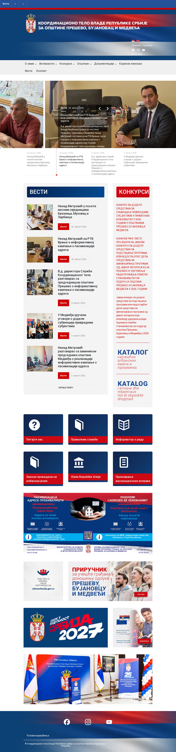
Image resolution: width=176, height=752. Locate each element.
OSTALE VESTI (65, 387)
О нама (29, 63)
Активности (46, 63)
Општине (83, 63)
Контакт (41, 70)
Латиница (136, 45)
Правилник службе (84, 439)
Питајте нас (34, 439)
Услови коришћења (38, 735)
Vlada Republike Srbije (86, 476)
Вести (6, 4)
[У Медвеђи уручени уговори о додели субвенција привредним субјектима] (40, 326)
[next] (73, 108)
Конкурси (65, 63)
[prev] (65, 108)
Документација (104, 63)
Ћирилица (147, 45)
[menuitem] (134, 41)
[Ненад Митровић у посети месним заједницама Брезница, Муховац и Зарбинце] (40, 217)
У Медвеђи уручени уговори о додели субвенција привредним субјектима (75, 320)
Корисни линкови (130, 63)
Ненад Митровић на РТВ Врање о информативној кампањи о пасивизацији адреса (49, 118)
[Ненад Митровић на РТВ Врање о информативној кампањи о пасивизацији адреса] (40, 250)
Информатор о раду (130, 439)
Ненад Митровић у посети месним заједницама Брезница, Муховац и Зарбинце (77, 211)
